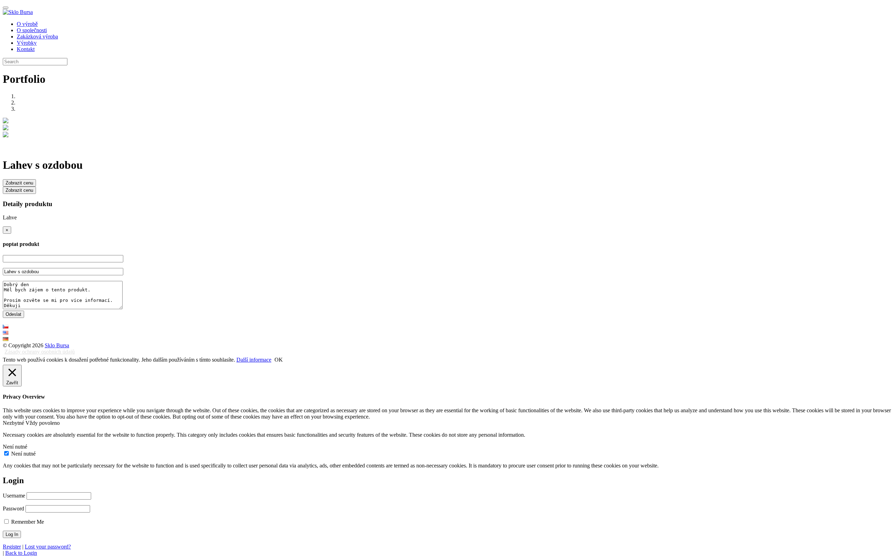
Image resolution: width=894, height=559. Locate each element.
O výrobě (27, 24)
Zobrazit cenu (19, 183)
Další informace (253, 360)
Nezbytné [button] (14, 423)
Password (13, 508)
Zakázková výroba (37, 36)
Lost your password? (48, 547)
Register (12, 547)
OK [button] (278, 360)
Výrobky (27, 43)
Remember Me (27, 522)
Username (14, 496)
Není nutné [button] (15, 447)
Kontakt (26, 49)
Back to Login (21, 553)
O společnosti (32, 30)
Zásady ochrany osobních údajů (40, 352)
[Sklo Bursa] (18, 12)
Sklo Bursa (57, 345)
